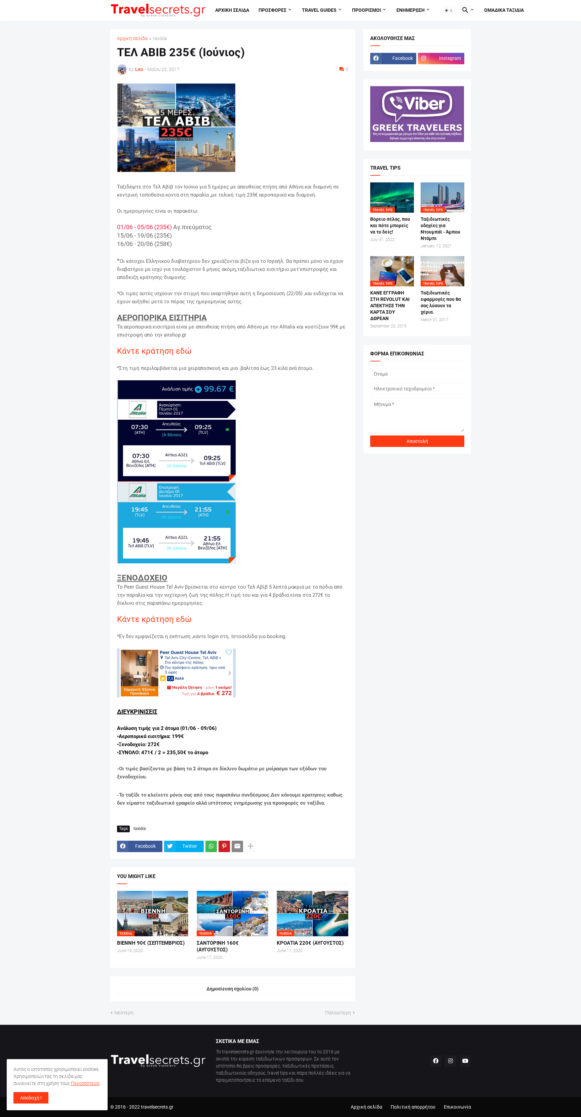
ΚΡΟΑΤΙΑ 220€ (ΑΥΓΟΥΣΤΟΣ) (310, 943)
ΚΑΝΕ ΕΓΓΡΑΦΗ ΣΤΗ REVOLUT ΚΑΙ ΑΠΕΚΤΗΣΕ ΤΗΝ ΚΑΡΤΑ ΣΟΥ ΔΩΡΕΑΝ (390, 305)
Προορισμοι (366, 10)
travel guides (319, 10)
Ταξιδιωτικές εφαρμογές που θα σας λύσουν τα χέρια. (441, 302)
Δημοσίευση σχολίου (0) (232, 988)
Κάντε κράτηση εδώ (154, 351)
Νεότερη (123, 1012)
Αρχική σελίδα (132, 38)
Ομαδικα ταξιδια (504, 10)
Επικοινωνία (457, 1107)
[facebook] (435, 1061)
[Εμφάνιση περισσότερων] (250, 846)
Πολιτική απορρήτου (413, 1107)
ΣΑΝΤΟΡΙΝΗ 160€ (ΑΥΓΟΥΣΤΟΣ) (218, 946)
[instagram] (450, 1061)
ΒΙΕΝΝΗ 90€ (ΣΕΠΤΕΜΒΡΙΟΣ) (151, 943)
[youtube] (465, 1061)
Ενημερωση (410, 10)
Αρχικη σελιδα (232, 10)
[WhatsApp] (211, 846)
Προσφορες (272, 10)
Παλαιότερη (338, 1012)
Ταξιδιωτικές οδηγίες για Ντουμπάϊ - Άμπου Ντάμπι (440, 228)
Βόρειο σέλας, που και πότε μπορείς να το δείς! (390, 225)
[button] (449, 10)
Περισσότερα (85, 1083)
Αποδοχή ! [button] (31, 1098)
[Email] (237, 846)
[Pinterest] (224, 846)
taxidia (160, 38)
